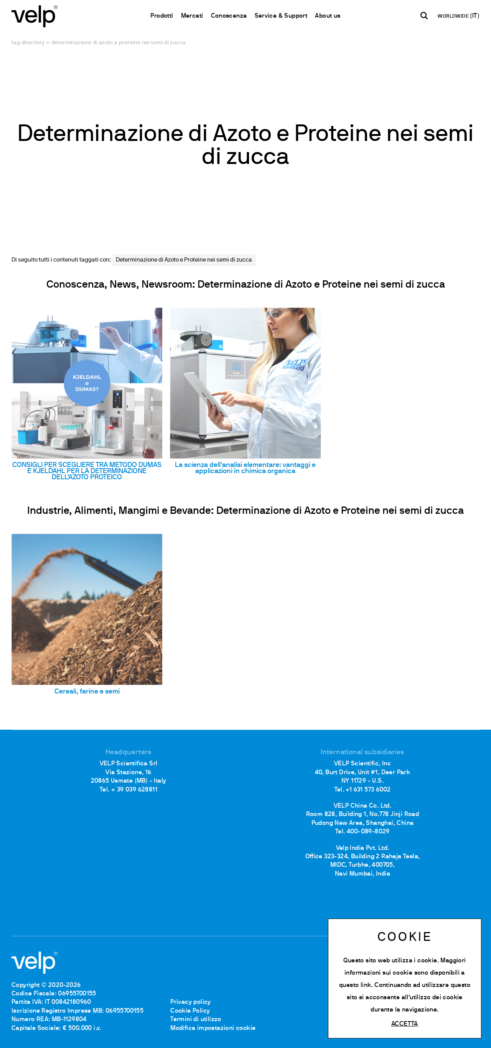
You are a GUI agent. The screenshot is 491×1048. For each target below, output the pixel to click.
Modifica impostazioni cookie (212, 1028)
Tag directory (28, 42)
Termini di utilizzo (195, 1019)
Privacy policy (190, 1002)
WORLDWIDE (454, 16)
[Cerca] (424, 16)
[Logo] (35, 15)
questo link (355, 985)
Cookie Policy (190, 1011)
